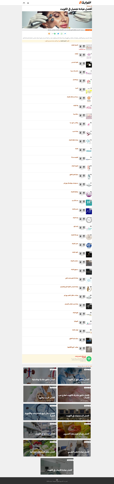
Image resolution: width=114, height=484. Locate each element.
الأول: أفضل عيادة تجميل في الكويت (57, 41)
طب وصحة (89, 6)
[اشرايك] (85, 2)
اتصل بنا (65, 481)
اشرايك (50, 481)
